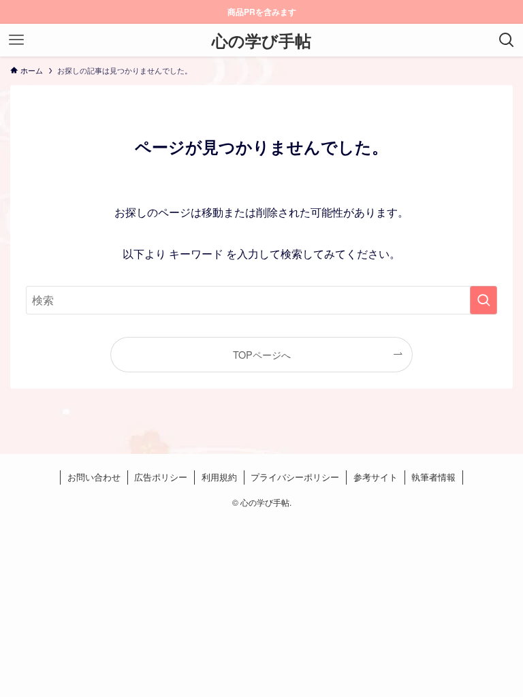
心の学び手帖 (261, 40)
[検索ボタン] (506, 40)
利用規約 (219, 476)
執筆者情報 (433, 476)
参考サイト (375, 476)
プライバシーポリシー (295, 476)
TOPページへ (262, 354)
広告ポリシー (160, 476)
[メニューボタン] (16, 40)
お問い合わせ (94, 476)
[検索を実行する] (483, 300)
